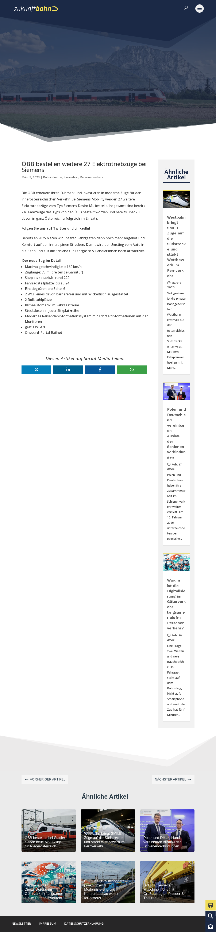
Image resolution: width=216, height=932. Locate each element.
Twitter (59, 228)
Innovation (71, 177)
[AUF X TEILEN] (36, 369)
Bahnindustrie (52, 177)
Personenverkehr (91, 177)
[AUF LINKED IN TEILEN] (68, 369)
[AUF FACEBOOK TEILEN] (100, 369)
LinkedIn (81, 228)
